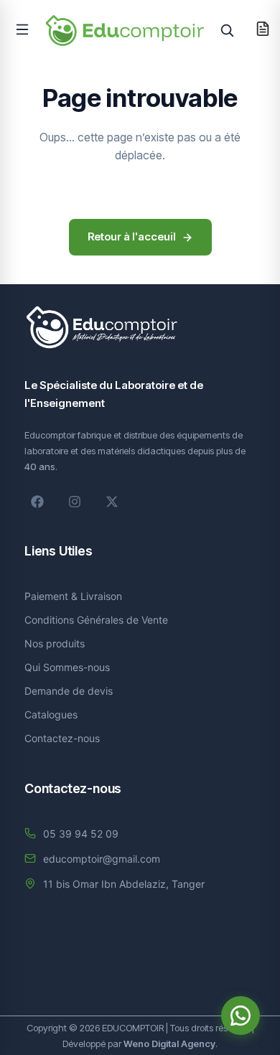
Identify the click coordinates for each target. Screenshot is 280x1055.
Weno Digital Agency (169, 1043)
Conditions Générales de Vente (96, 620)
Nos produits (54, 643)
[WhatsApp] (240, 1015)
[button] (22, 29)
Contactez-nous (62, 738)
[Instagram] (75, 502)
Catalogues (51, 714)
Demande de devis (68, 691)
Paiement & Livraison (73, 596)
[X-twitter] (112, 502)
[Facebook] (37, 502)
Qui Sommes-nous (67, 667)
